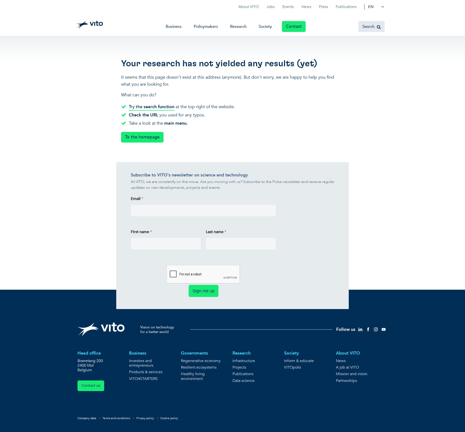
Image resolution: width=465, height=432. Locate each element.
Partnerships (346, 381)
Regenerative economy (201, 361)
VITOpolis (292, 367)
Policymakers (206, 26)
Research (238, 26)
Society (265, 26)
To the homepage (142, 137)
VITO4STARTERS (143, 379)
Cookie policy (169, 418)
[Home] (90, 25)
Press (323, 6)
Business (174, 26)
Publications (346, 6)
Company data (87, 418)
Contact (294, 26)
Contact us (90, 385)
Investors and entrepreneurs (141, 363)
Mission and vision (351, 374)
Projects (239, 367)
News (306, 6)
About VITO (248, 6)
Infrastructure (243, 361)
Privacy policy (145, 418)
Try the (151, 107)
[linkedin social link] (360, 329)
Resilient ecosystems (199, 367)
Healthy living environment (193, 376)
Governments (194, 353)
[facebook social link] (368, 329)
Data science (243, 381)
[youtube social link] (384, 329)
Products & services (146, 372)
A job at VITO (347, 367)
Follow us (345, 329)
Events (288, 6)
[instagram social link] (376, 329)
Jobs (270, 6)
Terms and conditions (116, 418)
